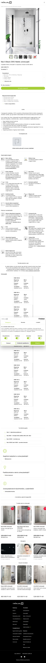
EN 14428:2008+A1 (10, 177)
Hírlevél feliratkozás (27, 641)
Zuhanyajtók (25, 613)
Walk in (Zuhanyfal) (27, 616)
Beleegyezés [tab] (8, 322)
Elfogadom (37, 343)
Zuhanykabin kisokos (10, 491)
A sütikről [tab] (38, 322)
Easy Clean (41, 174)
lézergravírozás (39, 217)
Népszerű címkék (26, 647)
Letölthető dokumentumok (28, 633)
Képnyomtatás (15, 639)
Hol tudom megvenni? (23, 88)
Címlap (2, 6)
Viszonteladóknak (16, 618)
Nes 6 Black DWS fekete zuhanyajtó (15, 6)
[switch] (17, 338)
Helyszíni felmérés (16, 636)
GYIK (24, 644)
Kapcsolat (15, 624)
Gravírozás (15, 641)
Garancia (14, 613)
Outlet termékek (26, 627)
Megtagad (8, 343)
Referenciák (15, 621)
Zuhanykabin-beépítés (17, 633)
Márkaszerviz (8, 459)
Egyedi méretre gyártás (17, 630)
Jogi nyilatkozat (17, 653)
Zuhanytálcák (25, 621)
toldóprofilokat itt (41, 246)
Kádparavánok (26, 618)
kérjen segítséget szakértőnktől (32, 270)
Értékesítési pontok (16, 616)
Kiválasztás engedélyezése (23, 343)
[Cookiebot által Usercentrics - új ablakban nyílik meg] (39, 319)
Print (20, 229)
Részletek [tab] (23, 322)
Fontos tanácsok (9, 475)
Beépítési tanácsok (27, 639)
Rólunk (14, 610)
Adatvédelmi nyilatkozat (27, 653)
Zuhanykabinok (26, 610)
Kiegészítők (25, 624)
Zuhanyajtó (6, 6)
